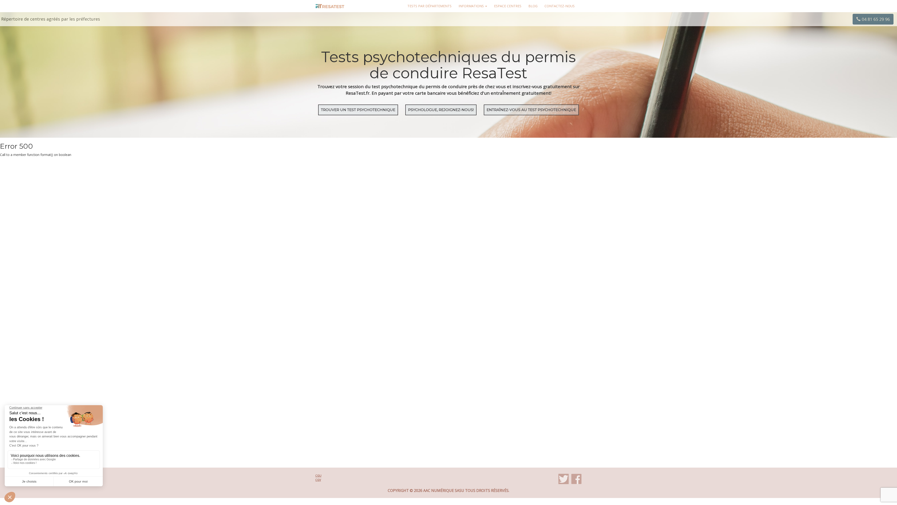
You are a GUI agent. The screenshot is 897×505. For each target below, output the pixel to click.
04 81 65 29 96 (875, 19)
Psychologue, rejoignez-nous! (441, 110)
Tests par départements (429, 6)
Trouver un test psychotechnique (358, 110)
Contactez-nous (560, 6)
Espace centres (507, 6)
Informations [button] (472, 6)
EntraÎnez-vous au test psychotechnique (531, 110)
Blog (532, 6)
